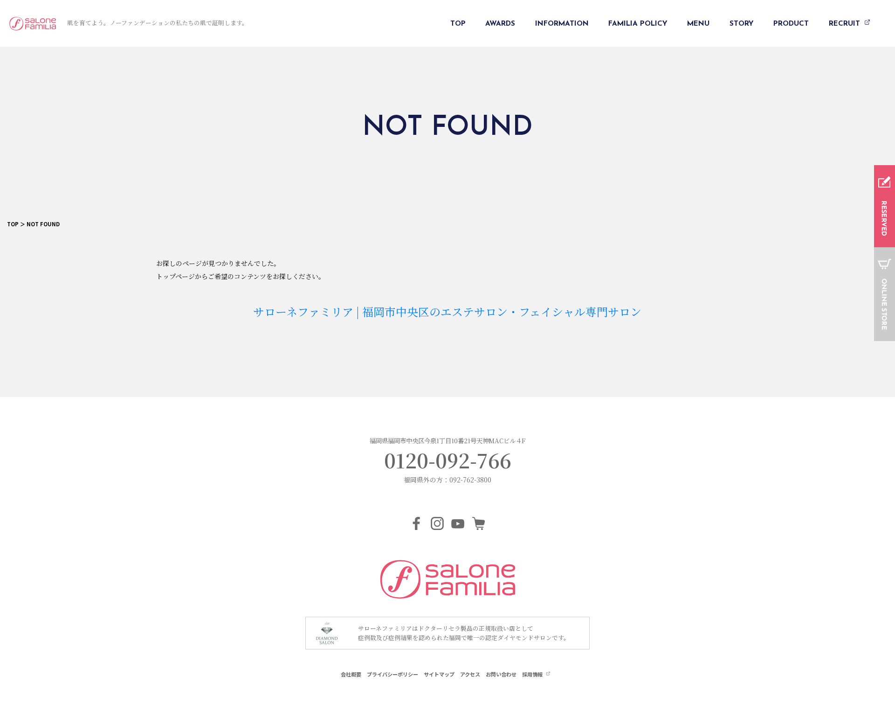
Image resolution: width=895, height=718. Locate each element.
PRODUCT (791, 24)
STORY (742, 24)
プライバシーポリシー (392, 674)
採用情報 (533, 674)
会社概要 (351, 674)
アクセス (470, 674)
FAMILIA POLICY (638, 24)
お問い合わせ (501, 674)
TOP (458, 24)
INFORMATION (562, 24)
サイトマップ (439, 674)
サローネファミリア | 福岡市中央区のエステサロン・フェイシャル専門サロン (447, 311)
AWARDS (500, 24)
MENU (698, 24)
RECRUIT (845, 24)
